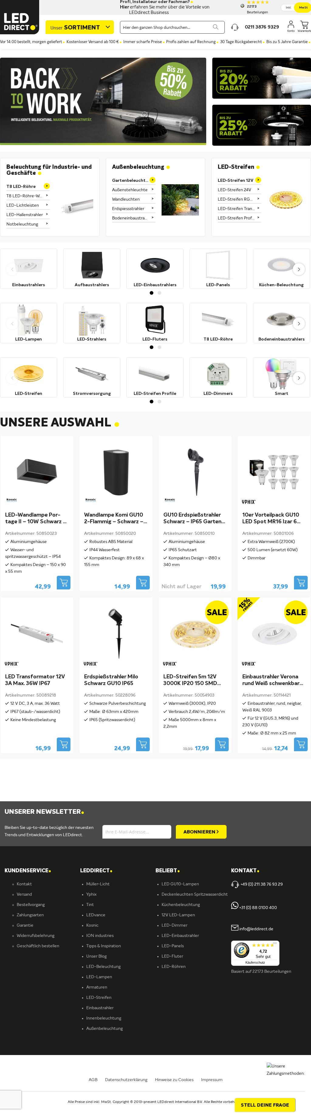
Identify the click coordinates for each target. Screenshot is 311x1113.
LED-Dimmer (174, 925)
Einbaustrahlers (28, 285)
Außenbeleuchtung (139, 167)
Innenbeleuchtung (103, 1018)
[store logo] (19, 17)
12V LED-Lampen (178, 915)
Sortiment (75, 28)
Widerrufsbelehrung (35, 936)
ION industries (100, 936)
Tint (90, 905)
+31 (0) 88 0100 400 (257, 908)
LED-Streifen (236, 167)
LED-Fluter (172, 956)
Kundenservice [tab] (28, 870)
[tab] (151, 293)
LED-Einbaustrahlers (155, 285)
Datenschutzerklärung (126, 1080)
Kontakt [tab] (245, 870)
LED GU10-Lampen (180, 884)
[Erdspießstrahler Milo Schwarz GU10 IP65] (115, 633)
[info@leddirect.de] (234, 929)
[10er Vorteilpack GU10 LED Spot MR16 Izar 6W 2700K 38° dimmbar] (274, 472)
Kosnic (92, 925)
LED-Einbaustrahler (180, 936)
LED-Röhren (174, 967)
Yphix (91, 894)
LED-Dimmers (218, 394)
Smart (281, 394)
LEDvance (95, 915)
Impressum (212, 1080)
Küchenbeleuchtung (181, 905)
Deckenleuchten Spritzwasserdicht (195, 894)
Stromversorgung (92, 394)
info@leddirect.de (256, 929)
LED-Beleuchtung (103, 967)
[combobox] (172, 27)
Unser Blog (96, 956)
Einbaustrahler (100, 1008)
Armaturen (96, 987)
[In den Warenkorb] (63, 582)
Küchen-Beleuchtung (281, 285)
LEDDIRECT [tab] (96, 870)
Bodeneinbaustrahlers (281, 339)
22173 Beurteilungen (271, 971)
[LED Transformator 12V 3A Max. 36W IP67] (36, 633)
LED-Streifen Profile (155, 394)
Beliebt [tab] (168, 870)
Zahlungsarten (30, 915)
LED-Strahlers (91, 339)
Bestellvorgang (31, 905)
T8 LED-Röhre (218, 339)
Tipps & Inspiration (103, 946)
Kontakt (24, 884)
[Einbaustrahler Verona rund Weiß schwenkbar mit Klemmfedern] (274, 633)
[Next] (299, 269)
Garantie (25, 925)
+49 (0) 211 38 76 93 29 (262, 884)
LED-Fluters (154, 339)
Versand (24, 894)
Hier (124, 7)
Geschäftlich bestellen (38, 946)
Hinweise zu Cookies (174, 1080)
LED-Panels (218, 285)
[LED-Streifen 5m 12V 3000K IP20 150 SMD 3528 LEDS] (195, 633)
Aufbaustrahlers (92, 285)
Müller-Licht (98, 884)
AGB (93, 1080)
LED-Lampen (28, 339)
